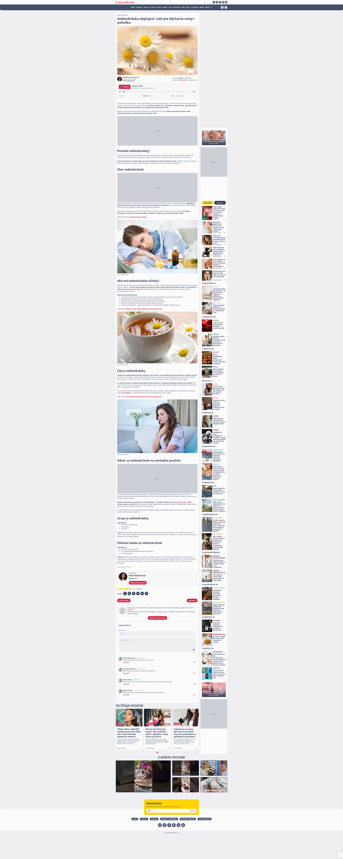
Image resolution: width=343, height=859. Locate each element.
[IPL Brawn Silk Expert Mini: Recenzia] (214, 784)
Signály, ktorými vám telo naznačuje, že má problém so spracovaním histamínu (219, 341)
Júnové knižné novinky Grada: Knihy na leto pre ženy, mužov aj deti (219, 674)
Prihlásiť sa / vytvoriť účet (157, 618)
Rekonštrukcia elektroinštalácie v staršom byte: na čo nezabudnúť (219, 563)
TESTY (170, 7)
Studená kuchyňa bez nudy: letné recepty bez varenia (219, 639)
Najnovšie (220, 203)
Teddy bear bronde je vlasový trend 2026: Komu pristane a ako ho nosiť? (219, 239)
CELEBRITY (139, 7)
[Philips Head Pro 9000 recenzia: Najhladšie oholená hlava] (214, 768)
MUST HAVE (217, 303)
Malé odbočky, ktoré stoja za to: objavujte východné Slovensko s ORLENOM (219, 456)
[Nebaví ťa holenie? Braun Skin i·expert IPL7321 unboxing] (185, 784)
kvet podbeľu (126, 393)
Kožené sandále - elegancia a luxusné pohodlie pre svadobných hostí (219, 308)
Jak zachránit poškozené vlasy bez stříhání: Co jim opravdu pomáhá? (219, 390)
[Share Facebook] (125, 593)
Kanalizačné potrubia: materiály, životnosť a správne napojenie (217, 594)
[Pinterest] (223, 2)
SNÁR (183, 7)
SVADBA (201, 7)
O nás (135, 819)
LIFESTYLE (146, 7)
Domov (119, 15)
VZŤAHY (152, 7)
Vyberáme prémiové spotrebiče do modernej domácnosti (218, 626)
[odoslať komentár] (193, 649)
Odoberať (192, 811)
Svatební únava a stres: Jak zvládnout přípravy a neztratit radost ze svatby (219, 404)
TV (211, 7)
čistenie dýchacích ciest (131, 289)
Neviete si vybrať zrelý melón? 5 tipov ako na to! (145, 397)
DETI (214, 486)
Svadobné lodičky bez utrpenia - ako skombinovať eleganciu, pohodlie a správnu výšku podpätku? (219, 294)
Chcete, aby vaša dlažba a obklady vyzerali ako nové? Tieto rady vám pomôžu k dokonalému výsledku (219, 525)
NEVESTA (216, 287)
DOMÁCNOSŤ (217, 518)
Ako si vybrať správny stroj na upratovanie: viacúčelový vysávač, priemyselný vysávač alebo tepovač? (219, 543)
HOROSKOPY (177, 7)
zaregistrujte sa (162, 612)
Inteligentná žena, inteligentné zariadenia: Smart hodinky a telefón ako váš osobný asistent (219, 437)
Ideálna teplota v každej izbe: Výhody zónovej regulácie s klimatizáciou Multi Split (219, 609)
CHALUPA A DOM (219, 588)
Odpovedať (126, 662)
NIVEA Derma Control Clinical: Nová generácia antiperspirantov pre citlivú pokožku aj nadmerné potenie (219, 473)
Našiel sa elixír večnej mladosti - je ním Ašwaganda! (144, 309)
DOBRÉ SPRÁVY (218, 450)
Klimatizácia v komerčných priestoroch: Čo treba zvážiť (218, 577)
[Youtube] (217, 2)
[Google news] (178, 825)
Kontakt (144, 819)
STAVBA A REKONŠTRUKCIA (219, 557)
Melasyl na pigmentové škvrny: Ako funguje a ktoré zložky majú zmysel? (218, 226)
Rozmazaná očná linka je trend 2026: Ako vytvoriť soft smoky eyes (219, 273)
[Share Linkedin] (142, 593)
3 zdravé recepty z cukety (137, 217)
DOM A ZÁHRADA (219, 500)
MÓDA (188, 7)
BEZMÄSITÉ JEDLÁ (219, 634)
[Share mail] (146, 593)
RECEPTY (158, 7)
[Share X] (133, 593)
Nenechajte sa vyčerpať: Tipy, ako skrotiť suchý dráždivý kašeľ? (219, 421)
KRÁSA (133, 7)
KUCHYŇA (216, 621)
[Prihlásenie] (222, 7)
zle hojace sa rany (180, 502)
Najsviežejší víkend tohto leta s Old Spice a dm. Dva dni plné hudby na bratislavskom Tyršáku (219, 212)
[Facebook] (214, 2)
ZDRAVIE (164, 7)
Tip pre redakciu (204, 819)
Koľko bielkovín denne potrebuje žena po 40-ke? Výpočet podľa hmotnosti (219, 251)
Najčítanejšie (208, 203)
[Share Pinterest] (138, 593)
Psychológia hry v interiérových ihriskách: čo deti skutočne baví (219, 491)
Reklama (154, 819)
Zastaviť (122, 96)
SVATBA (215, 398)
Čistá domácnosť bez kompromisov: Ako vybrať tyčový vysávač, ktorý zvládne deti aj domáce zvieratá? (219, 659)
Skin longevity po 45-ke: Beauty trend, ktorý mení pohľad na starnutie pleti (219, 263)
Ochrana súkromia (188, 819)
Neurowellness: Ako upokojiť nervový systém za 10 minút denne (218, 372)
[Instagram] (220, 2)
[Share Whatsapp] (129, 593)
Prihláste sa (131, 608)
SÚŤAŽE (207, 7)
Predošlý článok (124, 600)
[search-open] (225, 7)
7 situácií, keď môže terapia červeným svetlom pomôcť (218, 325)
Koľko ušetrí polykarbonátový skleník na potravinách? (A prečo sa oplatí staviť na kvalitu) (219, 506)
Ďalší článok (192, 600)
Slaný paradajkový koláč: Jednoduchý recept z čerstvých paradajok (219, 359)
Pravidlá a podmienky (169, 819)
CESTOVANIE (194, 7)
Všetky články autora (137, 583)
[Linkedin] (226, 2)
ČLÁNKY (216, 416)
